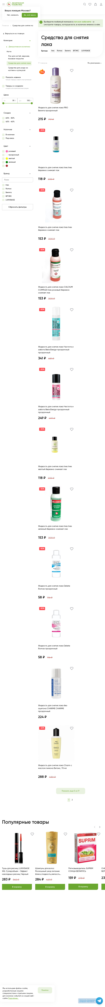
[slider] (17, 103)
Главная (5, 26)
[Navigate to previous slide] (95, 827)
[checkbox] (16, 78)
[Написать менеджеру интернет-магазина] (99, 1000)
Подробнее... (13, 998)
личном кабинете (83, 22)
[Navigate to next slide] (100, 827)
